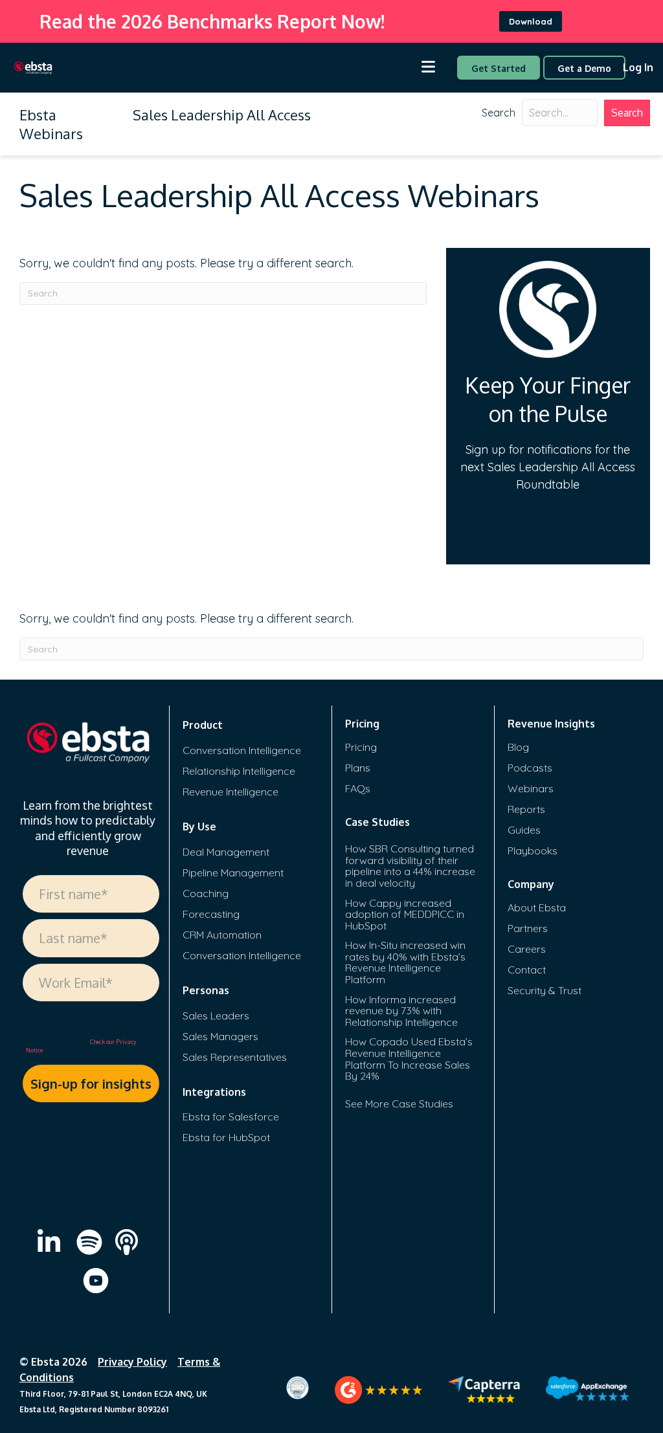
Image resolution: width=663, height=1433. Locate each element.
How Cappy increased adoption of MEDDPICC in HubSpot (404, 914)
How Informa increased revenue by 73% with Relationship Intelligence (401, 1010)
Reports (526, 809)
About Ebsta (537, 907)
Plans (357, 767)
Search (498, 112)
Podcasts (530, 767)
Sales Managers (220, 1036)
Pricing (361, 746)
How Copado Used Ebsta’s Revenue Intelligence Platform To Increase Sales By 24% (409, 1058)
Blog (518, 746)
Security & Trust (544, 990)
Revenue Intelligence (230, 791)
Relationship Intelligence (239, 770)
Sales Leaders (216, 1015)
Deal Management (226, 851)
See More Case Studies (399, 1103)
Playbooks (532, 850)
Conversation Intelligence (242, 750)
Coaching (206, 893)
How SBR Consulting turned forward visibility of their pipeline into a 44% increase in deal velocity (410, 865)
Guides (524, 829)
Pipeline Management (233, 872)
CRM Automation (222, 934)
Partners (528, 928)
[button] (627, 113)
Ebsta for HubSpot (226, 1137)
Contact (527, 969)
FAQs (357, 788)
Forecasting (211, 913)
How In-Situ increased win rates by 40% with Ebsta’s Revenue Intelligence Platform (405, 962)
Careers (527, 948)
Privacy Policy (132, 1361)
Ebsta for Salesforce (231, 1116)
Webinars (531, 788)
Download (530, 21)
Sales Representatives (235, 1056)
